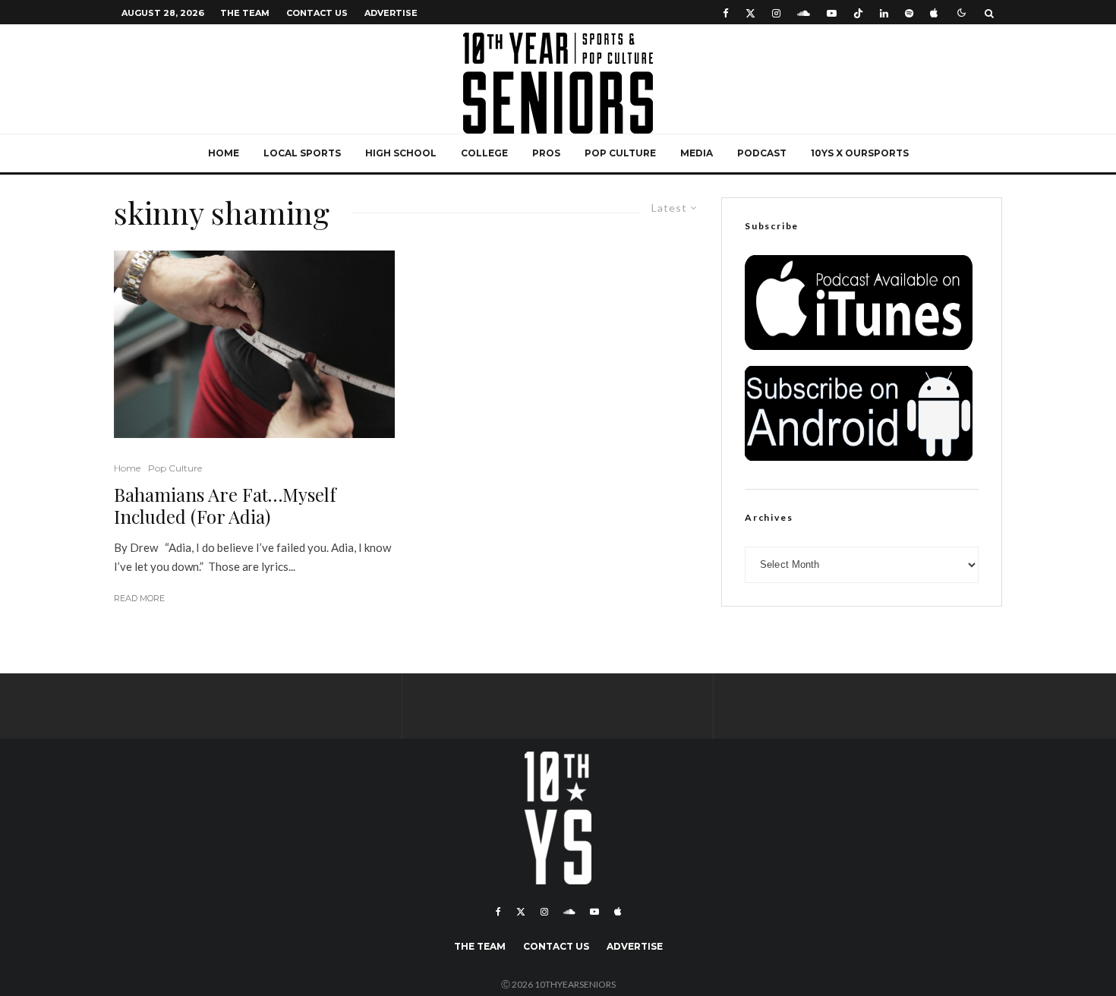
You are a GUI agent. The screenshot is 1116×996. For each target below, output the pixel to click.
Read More (139, 598)
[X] (750, 12)
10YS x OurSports (860, 153)
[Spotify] (909, 12)
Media (696, 153)
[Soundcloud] (803, 12)
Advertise (391, 13)
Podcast (762, 153)
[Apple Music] (934, 12)
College (484, 153)
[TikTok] (858, 12)
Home (223, 153)
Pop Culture (620, 153)
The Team (245, 13)
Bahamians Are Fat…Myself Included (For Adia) (225, 506)
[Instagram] (776, 12)
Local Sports (302, 153)
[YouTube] (831, 12)
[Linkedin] (884, 12)
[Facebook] (725, 12)
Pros (546, 153)
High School (401, 153)
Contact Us (317, 13)
